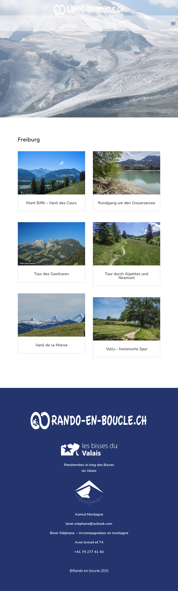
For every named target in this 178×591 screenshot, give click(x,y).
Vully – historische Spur (126, 349)
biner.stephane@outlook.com (89, 523)
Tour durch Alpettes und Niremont (126, 275)
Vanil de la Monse (51, 345)
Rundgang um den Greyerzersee (126, 203)
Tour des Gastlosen (51, 273)
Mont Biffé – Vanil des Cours (51, 203)
